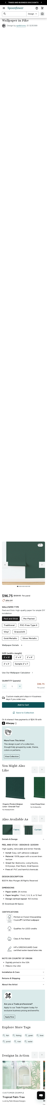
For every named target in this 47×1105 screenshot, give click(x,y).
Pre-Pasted (29, 618)
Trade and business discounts (23, 3)
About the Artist (23, 984)
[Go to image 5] (23, 586)
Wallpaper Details (12, 645)
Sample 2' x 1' (21, 664)
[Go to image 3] (20, 586)
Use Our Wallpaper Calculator (18, 672)
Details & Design (23, 839)
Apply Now (9, 1017)
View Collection (12, 756)
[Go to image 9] (29, 586)
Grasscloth (19, 632)
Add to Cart (23, 705)
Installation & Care (23, 972)
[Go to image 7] (26, 586)
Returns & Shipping (23, 978)
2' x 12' (7, 657)
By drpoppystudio (8, 809)
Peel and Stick (11, 618)
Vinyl (6, 632)
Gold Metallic (10, 638)
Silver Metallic (30, 638)
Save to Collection (23, 712)
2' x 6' (30, 657)
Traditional (9, 625)
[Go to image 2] (19, 586)
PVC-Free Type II (28, 625)
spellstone (21, 25)
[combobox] (32, 13)
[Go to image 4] (22, 586)
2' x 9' (18, 657)
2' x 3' (6, 664)
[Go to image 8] (28, 586)
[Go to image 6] (25, 586)
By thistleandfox (36, 807)
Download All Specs (13, 904)
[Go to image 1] (17, 586)
